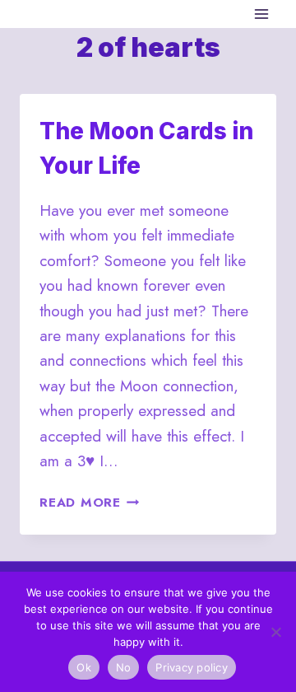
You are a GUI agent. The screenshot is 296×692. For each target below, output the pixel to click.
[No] (275, 632)
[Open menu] (261, 13)
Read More (89, 502)
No (124, 667)
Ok (83, 667)
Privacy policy (191, 667)
